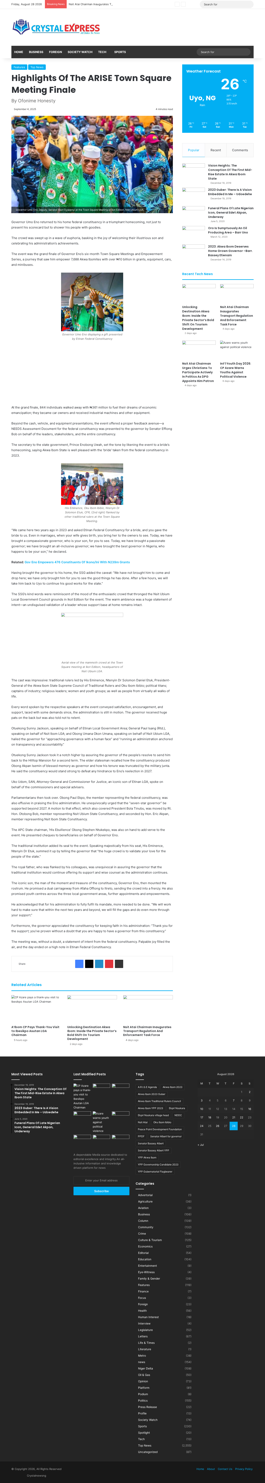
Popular (193, 150)
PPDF (141, 1136)
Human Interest (148, 1317)
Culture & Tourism (150, 1240)
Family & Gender (149, 1278)
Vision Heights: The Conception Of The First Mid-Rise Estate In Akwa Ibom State (230, 172)
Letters (143, 1336)
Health (142, 1310)
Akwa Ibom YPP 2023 (150, 1108)
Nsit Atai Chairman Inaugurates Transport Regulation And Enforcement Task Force (122, 4)
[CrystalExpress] (56, 27)
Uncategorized (148, 1452)
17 (201, 1117)
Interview (144, 1323)
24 (201, 1126)
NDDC (178, 1115)
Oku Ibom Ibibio (162, 1122)
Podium (143, 1394)
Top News (36, 67)
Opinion (143, 1381)
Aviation (143, 1208)
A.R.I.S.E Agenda (147, 1087)
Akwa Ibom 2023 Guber (151, 1094)
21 (233, 1117)
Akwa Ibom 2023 (172, 1087)
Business (36, 52)
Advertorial (145, 1195)
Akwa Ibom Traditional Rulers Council (159, 1101)
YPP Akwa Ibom (147, 1157)
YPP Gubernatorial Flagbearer (155, 1171)
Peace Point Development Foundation (160, 1129)
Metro (142, 1355)
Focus (142, 1297)
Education (144, 1259)
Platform (143, 1387)
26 (217, 1126)
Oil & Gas (144, 1375)
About (211, 1469)
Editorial (143, 1253)
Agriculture (145, 1201)
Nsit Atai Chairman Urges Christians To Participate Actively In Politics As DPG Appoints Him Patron (198, 372)
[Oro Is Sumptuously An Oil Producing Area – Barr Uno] (193, 234)
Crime (142, 1233)
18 (209, 1117)
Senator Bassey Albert (151, 1143)
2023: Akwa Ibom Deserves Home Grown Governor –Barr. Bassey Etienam (230, 250)
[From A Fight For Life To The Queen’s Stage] (120, 1116)
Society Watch (80, 52)
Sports (120, 52)
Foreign (55, 52)
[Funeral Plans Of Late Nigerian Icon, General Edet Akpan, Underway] (193, 214)
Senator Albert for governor (166, 1136)
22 (241, 1117)
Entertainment (147, 1265)
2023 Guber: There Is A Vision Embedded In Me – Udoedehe (230, 192)
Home (18, 52)
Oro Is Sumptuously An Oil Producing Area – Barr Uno (228, 230)
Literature (144, 1349)
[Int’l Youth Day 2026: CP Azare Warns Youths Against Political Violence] (237, 350)
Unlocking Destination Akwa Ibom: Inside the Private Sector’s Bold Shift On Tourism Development (92, 1033)
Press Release (147, 1407)
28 (233, 1126)
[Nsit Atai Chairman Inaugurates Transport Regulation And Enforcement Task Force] (148, 1009)
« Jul (201, 1144)
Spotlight (144, 1432)
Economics (145, 1246)
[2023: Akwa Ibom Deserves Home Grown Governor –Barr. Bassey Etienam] (193, 252)
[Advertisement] (92, 374)
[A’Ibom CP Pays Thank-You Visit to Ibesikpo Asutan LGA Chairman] (36, 1009)
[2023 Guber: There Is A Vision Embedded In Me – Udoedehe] (193, 195)
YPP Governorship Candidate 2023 (158, 1164)
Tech (102, 52)
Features (19, 67)
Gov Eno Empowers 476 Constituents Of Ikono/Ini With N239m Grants (77, 562)
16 (249, 1109)
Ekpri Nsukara (177, 1108)
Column (143, 1220)
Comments (240, 150)
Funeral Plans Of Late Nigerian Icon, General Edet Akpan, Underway (231, 212)
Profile (142, 1413)
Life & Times (146, 1342)
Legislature (145, 1330)
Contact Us (225, 1469)
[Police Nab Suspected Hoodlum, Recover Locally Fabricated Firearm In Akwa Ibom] (120, 1140)
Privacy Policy (244, 1469)
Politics (143, 1400)
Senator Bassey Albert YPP (153, 1150)
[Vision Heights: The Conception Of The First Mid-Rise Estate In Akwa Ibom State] (193, 171)
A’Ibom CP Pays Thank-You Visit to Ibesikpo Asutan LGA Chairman (35, 1031)
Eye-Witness (146, 1272)
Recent (216, 150)
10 (201, 1109)
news (141, 1362)
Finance (143, 1291)
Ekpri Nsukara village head (153, 1115)
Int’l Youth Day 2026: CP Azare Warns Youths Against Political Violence (235, 370)
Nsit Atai (143, 1122)
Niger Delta (145, 1368)
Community (145, 1227)
